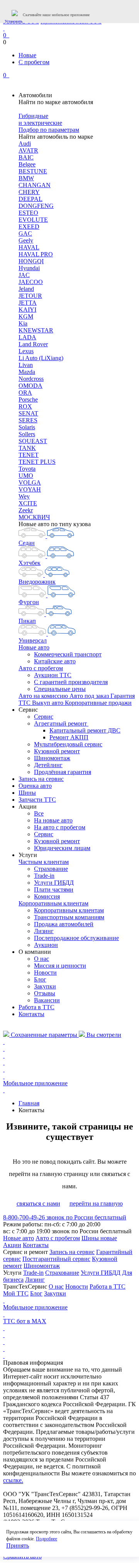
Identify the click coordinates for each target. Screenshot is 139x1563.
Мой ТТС (16, 1293)
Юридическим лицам (62, 848)
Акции (12, 1245)
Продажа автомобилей (63, 924)
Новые (27, 55)
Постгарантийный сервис (56, 1259)
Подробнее (46, 1538)
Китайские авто (55, 661)
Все (39, 813)
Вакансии (47, 1000)
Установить (14, 21)
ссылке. (13, 1480)
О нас (41, 958)
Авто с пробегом (41, 668)
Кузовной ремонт (57, 751)
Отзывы (44, 993)
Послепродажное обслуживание (76, 938)
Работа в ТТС (36, 1007)
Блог (40, 979)
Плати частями (53, 889)
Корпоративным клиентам (53, 903)
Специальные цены (60, 689)
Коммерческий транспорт (68, 654)
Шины (27, 792)
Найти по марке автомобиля (56, 102)
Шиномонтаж (52, 758)
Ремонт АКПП (68, 737)
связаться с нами (38, 1203)
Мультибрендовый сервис (68, 744)
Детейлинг (48, 765)
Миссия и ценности (60, 965)
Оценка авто (35, 785)
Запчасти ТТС (37, 799)
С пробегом (34, 62)
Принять (17, 1545)
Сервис (43, 716)
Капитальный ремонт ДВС (84, 730)
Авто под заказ (90, 696)
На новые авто (53, 820)
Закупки (45, 986)
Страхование (51, 868)
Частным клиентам (44, 862)
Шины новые (99, 1238)
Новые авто (34, 647)
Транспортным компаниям (69, 917)
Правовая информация (33, 1362)
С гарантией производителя (71, 682)
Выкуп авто (48, 702)
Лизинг (44, 931)
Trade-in (44, 875)
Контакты (31, 1014)
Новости (45, 972)
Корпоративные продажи (98, 702)
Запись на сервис (41, 779)
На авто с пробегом (59, 827)
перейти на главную (96, 1203)
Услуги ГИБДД (54, 882)
